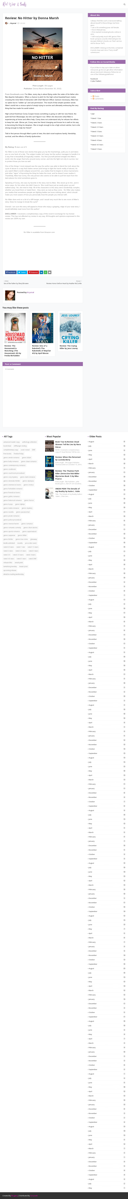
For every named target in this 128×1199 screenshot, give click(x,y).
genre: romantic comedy (12, 527)
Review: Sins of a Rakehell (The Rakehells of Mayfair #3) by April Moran (41, 349)
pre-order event (30, 543)
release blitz (8, 562)
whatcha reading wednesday (14, 574)
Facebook (94, 79)
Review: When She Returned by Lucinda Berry (67, 458)
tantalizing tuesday (10, 566)
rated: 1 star (96, 118)
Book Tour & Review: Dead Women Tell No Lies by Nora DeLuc (68, 444)
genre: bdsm (26, 457)
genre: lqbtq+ (20, 504)
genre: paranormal (23, 512)
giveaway (33, 539)
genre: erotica (29, 485)
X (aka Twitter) (95, 81)
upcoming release (10, 570)
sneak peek (19, 562)
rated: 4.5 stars (97, 145)
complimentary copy (11, 450)
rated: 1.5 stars (33, 547)
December (107, 477)
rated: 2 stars (97, 123)
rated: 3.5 (7, 555)
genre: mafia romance (11, 508)
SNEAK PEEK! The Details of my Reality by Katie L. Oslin (67, 489)
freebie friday (19, 454)
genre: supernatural (29, 531)
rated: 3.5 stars (97, 136)
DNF (93, 114)
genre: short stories (30, 527)
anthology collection (29, 442)
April (107, 459)
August (107, 441)
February (107, 468)
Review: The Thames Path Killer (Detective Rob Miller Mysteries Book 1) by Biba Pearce (67, 475)
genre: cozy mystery (11, 477)
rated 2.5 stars (9, 547)
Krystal (13, 23)
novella (19, 543)
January (107, 472)
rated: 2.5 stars (97, 127)
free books (7, 454)
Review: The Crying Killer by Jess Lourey (69, 347)
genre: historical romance (13, 500)
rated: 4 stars (97, 140)
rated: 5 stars (97, 149)
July (107, 446)
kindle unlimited (9, 543)
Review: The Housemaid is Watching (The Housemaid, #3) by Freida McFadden (12, 351)
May (107, 455)
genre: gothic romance (12, 496)
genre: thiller (22, 535)
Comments (99, 98)
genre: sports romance (12, 531)
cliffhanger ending (20, 446)
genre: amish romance (11, 457)
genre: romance (27, 524)
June (107, 450)
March (107, 463)
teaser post (23, 566)
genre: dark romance (27, 477)
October (107, 485)
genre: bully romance (11, 461)
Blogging (14, 1195)
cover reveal (25, 450)
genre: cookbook (10, 469)
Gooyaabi (34, 1195)
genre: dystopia (28, 481)
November (107, 481)
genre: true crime (22, 539)
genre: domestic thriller (12, 481)
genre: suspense (9, 535)
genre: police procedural (12, 520)
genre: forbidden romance (13, 489)
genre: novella (9, 512)
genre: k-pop (8, 504)
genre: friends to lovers (12, 492)
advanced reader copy (12, 442)
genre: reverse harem (11, 524)
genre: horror (29, 500)
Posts (96, 96)
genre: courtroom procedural (14, 473)
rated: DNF (32, 559)
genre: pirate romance (11, 516)
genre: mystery (27, 508)
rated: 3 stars (97, 131)
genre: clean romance (28, 461)
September (107, 490)
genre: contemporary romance (14, 465)
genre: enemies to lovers (12, 485)
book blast (7, 446)
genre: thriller (8, 539)
